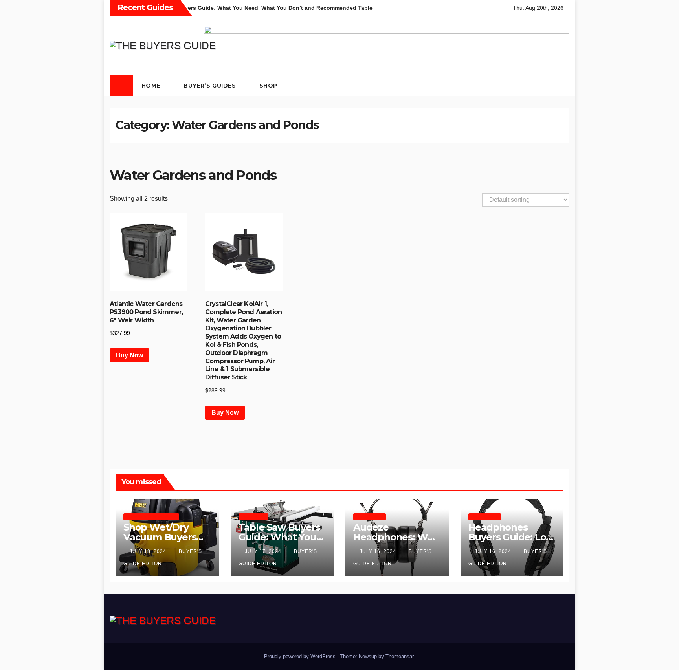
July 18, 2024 (149, 551)
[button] (548, 86)
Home (151, 85)
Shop (269, 85)
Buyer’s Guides (211, 85)
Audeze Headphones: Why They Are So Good (396, 537)
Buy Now (129, 355)
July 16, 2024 (379, 551)
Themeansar (399, 656)
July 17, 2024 (264, 551)
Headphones (370, 516)
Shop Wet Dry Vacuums (151, 516)
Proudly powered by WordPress (300, 656)
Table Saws (253, 516)
